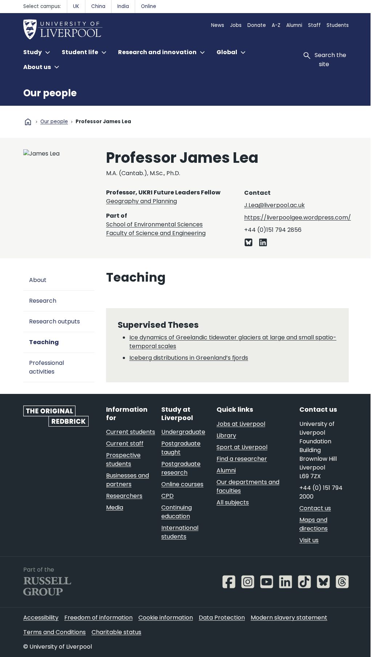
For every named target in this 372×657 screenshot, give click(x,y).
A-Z (276, 25)
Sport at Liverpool (242, 447)
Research (42, 301)
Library (226, 435)
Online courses (182, 484)
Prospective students (123, 459)
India (123, 6)
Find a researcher (242, 459)
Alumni (294, 25)
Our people (50, 93)
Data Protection (222, 617)
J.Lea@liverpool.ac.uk (274, 205)
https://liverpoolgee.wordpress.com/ (297, 217)
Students (338, 25)
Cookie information (165, 617)
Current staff (124, 443)
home (28, 121)
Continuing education (176, 511)
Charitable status (116, 632)
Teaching (44, 342)
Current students (130, 432)
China (98, 6)
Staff (314, 25)
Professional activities (46, 367)
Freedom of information (98, 617)
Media (114, 507)
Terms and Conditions (54, 632)
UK (76, 6)
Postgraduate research (181, 468)
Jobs (236, 25)
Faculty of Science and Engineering (156, 233)
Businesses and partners (127, 479)
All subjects (233, 502)
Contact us (315, 508)
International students (179, 532)
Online (148, 6)
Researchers (124, 496)
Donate (256, 25)
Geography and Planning (141, 201)
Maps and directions (313, 524)
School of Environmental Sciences (154, 224)
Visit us (309, 540)
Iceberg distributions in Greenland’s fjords (188, 358)
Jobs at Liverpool (241, 424)
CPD (167, 496)
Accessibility (40, 617)
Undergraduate (183, 432)
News (217, 25)
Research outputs (54, 321)
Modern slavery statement (289, 617)
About (37, 280)
